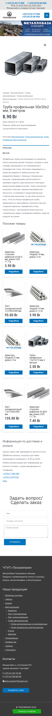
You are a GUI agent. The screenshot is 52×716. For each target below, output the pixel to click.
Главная (6, 93)
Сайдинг (9, 646)
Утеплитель (10, 650)
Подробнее (14, 271)
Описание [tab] (7, 148)
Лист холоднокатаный (18, 617)
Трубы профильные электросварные (27, 627)
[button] (45, 45)
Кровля (8, 603)
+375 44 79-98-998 (37, 3)
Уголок (11, 631)
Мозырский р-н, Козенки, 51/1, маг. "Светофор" (26, 8)
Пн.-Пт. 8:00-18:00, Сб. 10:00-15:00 (27, 5)
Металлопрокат (17, 93)
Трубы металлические (34, 137)
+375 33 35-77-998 (15, 3)
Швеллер (12, 634)
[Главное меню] (46, 15)
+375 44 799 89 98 (12, 676)
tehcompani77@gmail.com (16, 681)
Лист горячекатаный (17, 614)
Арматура (12, 611)
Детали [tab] (6, 153)
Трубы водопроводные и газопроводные (29, 624)
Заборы (8, 599)
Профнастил (10, 642)
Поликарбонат (11, 638)
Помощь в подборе (27, 711)
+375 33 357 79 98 (12, 673)
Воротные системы (13, 595)
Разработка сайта (16, 690)
